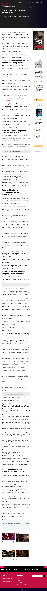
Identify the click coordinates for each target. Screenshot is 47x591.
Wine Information (39, 2)
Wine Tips (5, 519)
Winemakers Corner (6, 4)
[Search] (44, 576)
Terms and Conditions (21, 584)
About (18, 578)
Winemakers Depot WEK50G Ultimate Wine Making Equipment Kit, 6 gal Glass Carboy (38, 75)
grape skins (9, 100)
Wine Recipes (24, 2)
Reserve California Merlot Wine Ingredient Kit (38, 121)
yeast (7, 70)
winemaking (4, 55)
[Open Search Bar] (30, 7)
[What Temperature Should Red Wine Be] (22, 541)
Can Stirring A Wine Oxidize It (9, 569)
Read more (10, 543)
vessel (18, 422)
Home (20, 2)
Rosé (3, 164)
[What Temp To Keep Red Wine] (8, 539)
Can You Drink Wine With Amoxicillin (21, 548)
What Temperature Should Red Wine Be (22, 533)
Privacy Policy (20, 582)
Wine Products (31, 2)
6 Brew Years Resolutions (31, 569)
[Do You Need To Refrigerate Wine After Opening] (8, 557)
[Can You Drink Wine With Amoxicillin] (22, 557)
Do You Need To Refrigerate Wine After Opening (8, 548)
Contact (18, 580)
